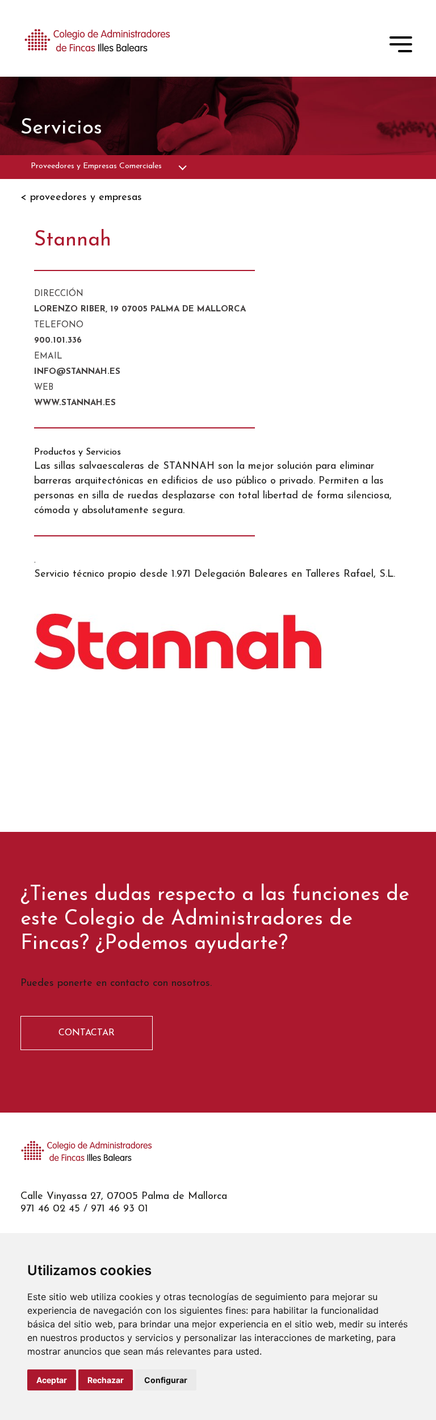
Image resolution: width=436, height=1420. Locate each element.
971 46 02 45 (50, 1209)
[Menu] (400, 46)
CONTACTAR (86, 1033)
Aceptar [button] (51, 1380)
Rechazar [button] (105, 1380)
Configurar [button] (165, 1380)
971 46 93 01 (119, 1209)
